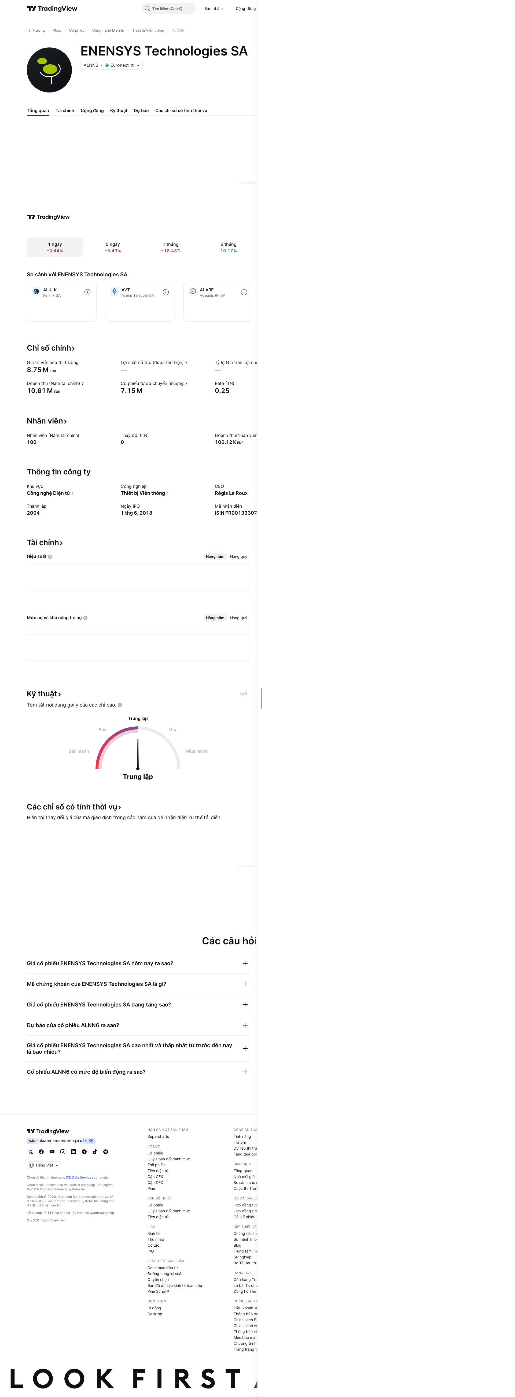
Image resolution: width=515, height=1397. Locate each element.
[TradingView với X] (30, 1152)
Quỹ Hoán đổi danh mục (169, 1159)
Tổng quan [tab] (38, 110)
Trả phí (240, 1142)
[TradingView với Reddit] (105, 1152)
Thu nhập (156, 1239)
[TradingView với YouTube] (52, 1152)
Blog (237, 1245)
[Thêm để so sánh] (87, 292)
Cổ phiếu (155, 1153)
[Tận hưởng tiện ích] (243, 693)
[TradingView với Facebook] (41, 1152)
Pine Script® (158, 1291)
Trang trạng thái (248, 1349)
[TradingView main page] (48, 1131)
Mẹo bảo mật (245, 1337)
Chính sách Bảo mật (251, 1319)
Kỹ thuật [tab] (118, 110)
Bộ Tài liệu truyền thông (254, 1263)
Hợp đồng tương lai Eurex (256, 1211)
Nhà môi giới (244, 1176)
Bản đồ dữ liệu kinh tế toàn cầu (175, 1285)
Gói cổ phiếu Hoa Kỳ (251, 1216)
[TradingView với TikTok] (95, 1152)
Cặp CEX (155, 1176)
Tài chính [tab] (65, 110)
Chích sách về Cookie (252, 1325)
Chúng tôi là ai (246, 1233)
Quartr (94, 1213)
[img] (132, 65)
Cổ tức (153, 1245)
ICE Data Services (79, 1177)
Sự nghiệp (243, 1257)
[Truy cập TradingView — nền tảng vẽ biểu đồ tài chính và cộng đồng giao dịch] (48, 217)
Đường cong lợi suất (165, 1273)
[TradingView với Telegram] (84, 1152)
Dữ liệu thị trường (249, 1148)
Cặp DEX (155, 1182)
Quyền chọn (158, 1279)
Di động (154, 1308)
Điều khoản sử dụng (251, 1308)
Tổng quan (243, 1170)
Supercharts (158, 1136)
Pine (151, 1188)
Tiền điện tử (158, 1170)
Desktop (155, 1313)
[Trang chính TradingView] (52, 8)
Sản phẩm (213, 8)
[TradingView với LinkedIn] (73, 1152)
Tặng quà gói (245, 1154)
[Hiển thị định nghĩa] (82, 362)
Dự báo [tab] (141, 110)
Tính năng (242, 1136)
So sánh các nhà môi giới (255, 1182)
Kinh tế (154, 1233)
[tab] (215, 556)
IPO (151, 1251)
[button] (227, 8)
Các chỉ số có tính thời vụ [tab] (181, 110)
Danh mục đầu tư (163, 1267)
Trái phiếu (156, 1164)
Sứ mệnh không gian (252, 1239)
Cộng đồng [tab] (92, 110)
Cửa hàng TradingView (254, 1279)
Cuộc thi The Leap (250, 1188)
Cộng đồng (246, 8)
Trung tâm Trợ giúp (250, 1251)
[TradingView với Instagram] (63, 1152)
